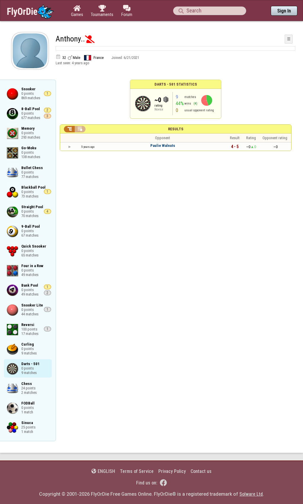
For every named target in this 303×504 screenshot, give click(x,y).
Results (175, 129)
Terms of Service (137, 471)
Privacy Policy (172, 471)
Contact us (201, 471)
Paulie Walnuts (162, 145)
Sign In (284, 11)
